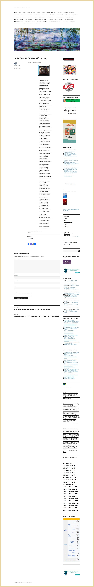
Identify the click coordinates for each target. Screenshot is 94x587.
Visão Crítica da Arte (58, 19)
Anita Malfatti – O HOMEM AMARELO (70, 344)
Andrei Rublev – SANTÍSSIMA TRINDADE (71, 369)
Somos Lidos (30, 23)
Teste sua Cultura (50, 17)
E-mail (16, 280)
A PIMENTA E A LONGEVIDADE (69, 162)
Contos (23, 12)
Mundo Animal (17, 17)
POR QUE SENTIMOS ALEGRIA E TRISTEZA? (71, 163)
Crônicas (48, 12)
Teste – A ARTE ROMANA (68, 331)
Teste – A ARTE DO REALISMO (69, 338)
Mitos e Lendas (25, 17)
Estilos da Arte (52, 14)
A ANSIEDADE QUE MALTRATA (69, 151)
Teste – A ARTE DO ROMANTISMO (70, 339)
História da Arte (42, 17)
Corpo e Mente (75, 14)
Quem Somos (17, 23)
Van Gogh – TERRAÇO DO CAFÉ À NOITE (71, 364)
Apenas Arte (30, 14)
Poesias (33, 12)
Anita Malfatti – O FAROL (68, 326)
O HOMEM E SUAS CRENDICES (69, 175)
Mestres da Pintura (69, 17)
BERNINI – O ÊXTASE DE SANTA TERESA (71, 335)
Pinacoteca (65, 12)
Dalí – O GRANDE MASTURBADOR (70, 360)
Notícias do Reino (60, 17)
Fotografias (71, 12)
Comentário (17, 259)
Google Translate (77, 236)
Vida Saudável (67, 14)
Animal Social (37, 14)
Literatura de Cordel (69, 19)
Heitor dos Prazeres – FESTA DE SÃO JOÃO (71, 321)
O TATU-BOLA (66, 341)
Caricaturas (16, 14)
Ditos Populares (33, 17)
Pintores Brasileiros (29, 19)
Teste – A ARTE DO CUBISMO (69, 330)
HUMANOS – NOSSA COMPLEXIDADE (70, 172)
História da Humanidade (42, 21)
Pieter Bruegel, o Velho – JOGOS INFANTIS (71, 327)
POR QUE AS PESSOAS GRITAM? (69, 153)
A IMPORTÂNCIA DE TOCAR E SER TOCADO (71, 167)
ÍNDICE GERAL (37, 23)
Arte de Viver (44, 14)
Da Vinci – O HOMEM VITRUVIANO (70, 373)
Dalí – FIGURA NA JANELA (68, 333)
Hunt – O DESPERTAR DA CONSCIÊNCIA (71, 375)
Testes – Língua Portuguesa (69, 21)
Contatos (24, 23)
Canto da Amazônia (48, 19)
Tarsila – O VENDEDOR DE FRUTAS (70, 323)
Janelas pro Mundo (39, 19)
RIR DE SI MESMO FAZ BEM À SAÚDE (70, 168)
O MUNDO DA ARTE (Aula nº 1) (69, 320)
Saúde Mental (60, 14)
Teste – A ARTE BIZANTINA (69, 334)
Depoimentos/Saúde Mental (55, 21)
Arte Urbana (23, 14)
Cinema (38, 12)
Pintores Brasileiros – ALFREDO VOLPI (71, 322)
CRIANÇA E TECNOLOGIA (68, 173)
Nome (16, 275)
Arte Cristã (59, 12)
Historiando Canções (18, 19)
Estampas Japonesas (19, 21)
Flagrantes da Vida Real (30, 21)
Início (15, 12)
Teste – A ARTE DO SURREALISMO (70, 325)
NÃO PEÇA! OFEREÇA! (68, 152)
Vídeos (28, 12)
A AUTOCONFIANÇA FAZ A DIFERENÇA (70, 171)
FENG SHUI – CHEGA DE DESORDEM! (70, 159)
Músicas (43, 12)
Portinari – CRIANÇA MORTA (69, 336)
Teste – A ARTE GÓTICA (68, 372)
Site (15, 286)
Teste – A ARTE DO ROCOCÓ (69, 337)
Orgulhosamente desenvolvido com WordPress (23, 582)
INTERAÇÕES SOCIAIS (68, 176)
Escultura (53, 12)
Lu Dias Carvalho (17, 65)
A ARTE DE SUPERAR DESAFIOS (69, 164)
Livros (19, 12)
